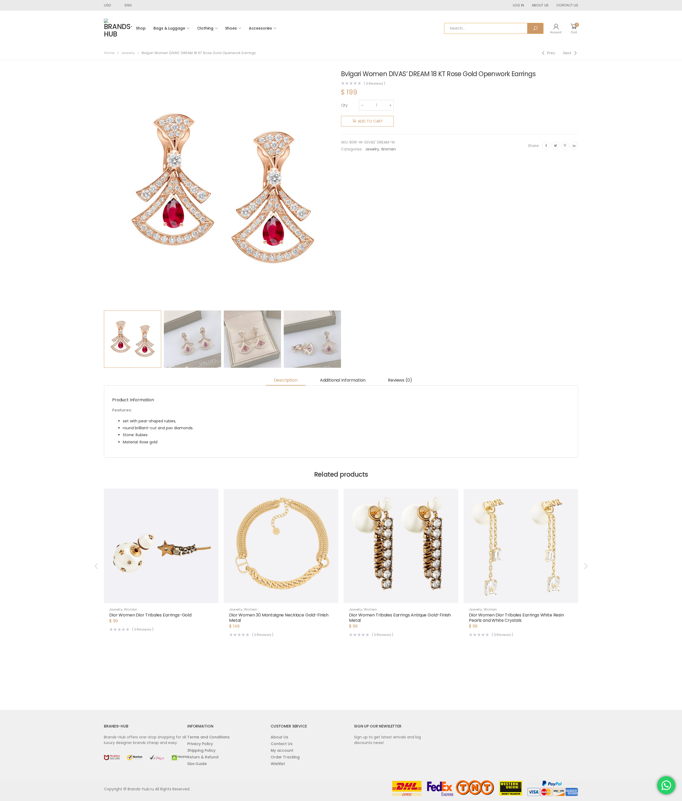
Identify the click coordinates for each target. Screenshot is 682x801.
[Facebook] (546, 146)
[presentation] (103, 189)
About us (540, 5)
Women (388, 149)
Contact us (567, 5)
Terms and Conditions (208, 737)
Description (286, 380)
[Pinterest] (565, 146)
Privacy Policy (200, 743)
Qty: (344, 105)
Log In (518, 5)
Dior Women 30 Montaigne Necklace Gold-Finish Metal (278, 617)
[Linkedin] (574, 146)
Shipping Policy (201, 750)
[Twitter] (555, 146)
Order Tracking (285, 757)
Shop (140, 28)
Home (109, 52)
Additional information (343, 380)
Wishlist (278, 763)
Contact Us (282, 743)
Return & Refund (202, 757)
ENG (128, 5)
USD (107, 5)
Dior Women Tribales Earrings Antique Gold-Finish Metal (400, 617)
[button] (161, 597)
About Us (279, 737)
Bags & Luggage (169, 28)
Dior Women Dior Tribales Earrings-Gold (150, 615)
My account (282, 750)
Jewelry (128, 52)
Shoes (231, 28)
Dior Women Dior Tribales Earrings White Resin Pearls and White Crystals (516, 617)
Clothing (205, 28)
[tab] (286, 381)
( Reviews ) (374, 83)
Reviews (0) (400, 380)
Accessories (260, 28)
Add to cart (370, 121)
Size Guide (197, 763)
